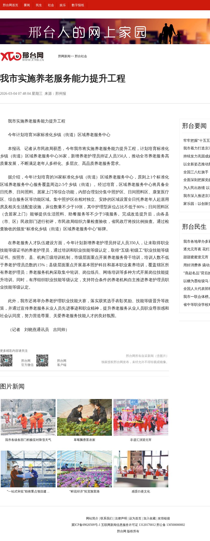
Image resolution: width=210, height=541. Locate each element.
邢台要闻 (194, 125)
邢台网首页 (10, 5)
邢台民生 (194, 226)
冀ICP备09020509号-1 (85, 525)
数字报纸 (78, 5)
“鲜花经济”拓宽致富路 (84, 491)
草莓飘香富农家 (84, 440)
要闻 (27, 5)
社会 (51, 5)
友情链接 (164, 518)
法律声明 (121, 518)
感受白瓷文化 (141, 491)
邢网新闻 (64, 56)
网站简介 (92, 518)
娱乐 (63, 5)
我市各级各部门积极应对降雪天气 (28, 440)
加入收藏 (149, 518)
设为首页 (135, 518)
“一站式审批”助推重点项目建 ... (28, 491)
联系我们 (106, 518)
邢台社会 (81, 56)
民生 (39, 5)
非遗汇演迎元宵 (141, 440)
